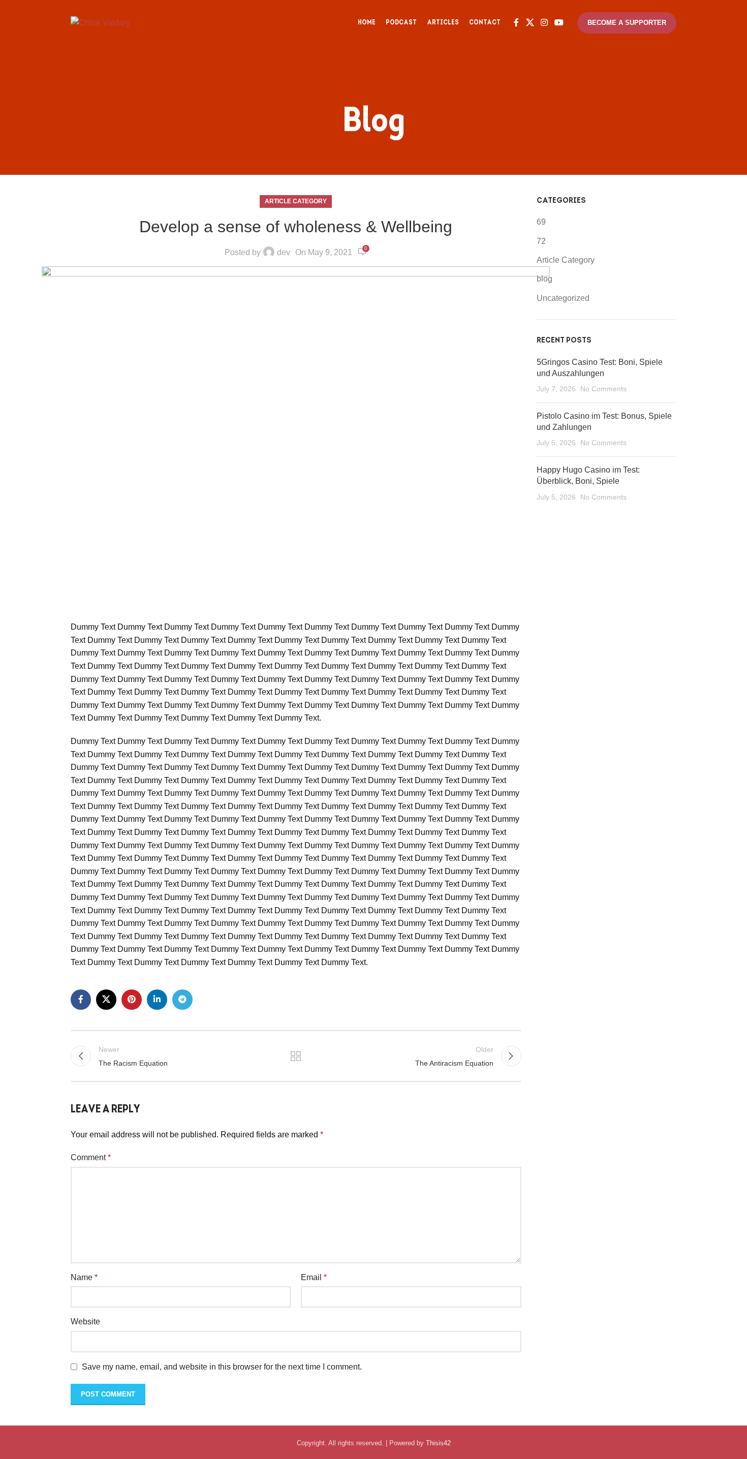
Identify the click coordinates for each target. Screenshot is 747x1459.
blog (544, 278)
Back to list (295, 1056)
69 (541, 222)
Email (314, 1277)
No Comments (603, 389)
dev (283, 252)
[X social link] (529, 22)
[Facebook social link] (516, 22)
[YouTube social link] (559, 22)
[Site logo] (100, 22)
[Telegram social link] (182, 999)
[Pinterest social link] (131, 999)
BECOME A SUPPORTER (626, 22)
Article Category (296, 201)
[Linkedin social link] (157, 999)
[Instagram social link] (544, 22)
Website (85, 1321)
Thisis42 (438, 1443)
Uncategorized (563, 298)
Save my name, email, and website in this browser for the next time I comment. (222, 1366)
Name (84, 1277)
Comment (91, 1157)
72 (541, 241)
